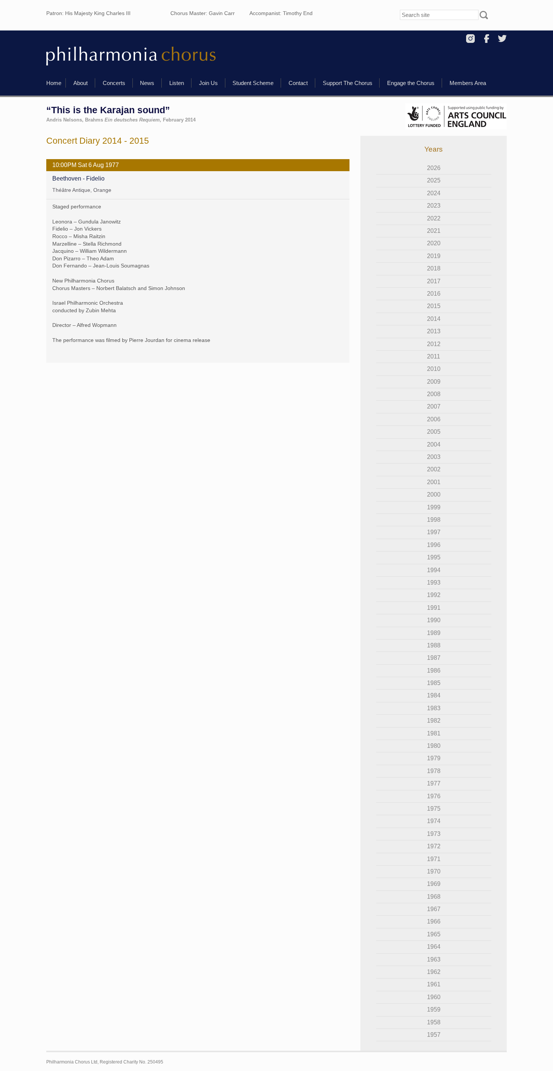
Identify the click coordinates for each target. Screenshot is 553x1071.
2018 (434, 268)
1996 (434, 545)
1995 (434, 557)
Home (53, 83)
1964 (434, 946)
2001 (434, 482)
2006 (434, 419)
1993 (434, 582)
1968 (434, 896)
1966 (434, 921)
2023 (434, 205)
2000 (434, 494)
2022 (434, 218)
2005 (434, 431)
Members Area (468, 83)
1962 (434, 972)
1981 (434, 733)
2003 (434, 457)
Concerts (114, 83)
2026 (434, 168)
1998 (434, 520)
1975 (434, 808)
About (80, 83)
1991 (434, 608)
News (147, 83)
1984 (434, 695)
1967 (434, 909)
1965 (434, 934)
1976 (434, 796)
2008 (434, 394)
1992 (434, 595)
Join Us (208, 83)
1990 (434, 620)
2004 (434, 444)
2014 (434, 319)
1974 (434, 821)
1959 (434, 1009)
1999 (434, 507)
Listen (176, 83)
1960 (434, 997)
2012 (434, 344)
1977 (434, 783)
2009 (434, 381)
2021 (434, 231)
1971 (434, 859)
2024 (434, 193)
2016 (434, 293)
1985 (434, 683)
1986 (434, 670)
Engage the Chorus (410, 83)
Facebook (486, 38)
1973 (434, 834)
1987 (434, 658)
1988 (434, 645)
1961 (434, 984)
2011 (433, 356)
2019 (434, 256)
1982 (434, 720)
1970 (434, 871)
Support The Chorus (347, 83)
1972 (434, 846)
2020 (434, 243)
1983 (434, 708)
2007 (434, 406)
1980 (434, 746)
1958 (434, 1022)
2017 (434, 281)
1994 (434, 570)
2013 (434, 331)
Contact (298, 83)
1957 (434, 1035)
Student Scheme (252, 83)
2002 (434, 469)
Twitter (502, 38)
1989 (434, 633)
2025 (434, 180)
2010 (434, 369)
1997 (434, 532)
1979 (434, 758)
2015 (434, 306)
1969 (434, 884)
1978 (434, 771)
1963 (434, 959)
